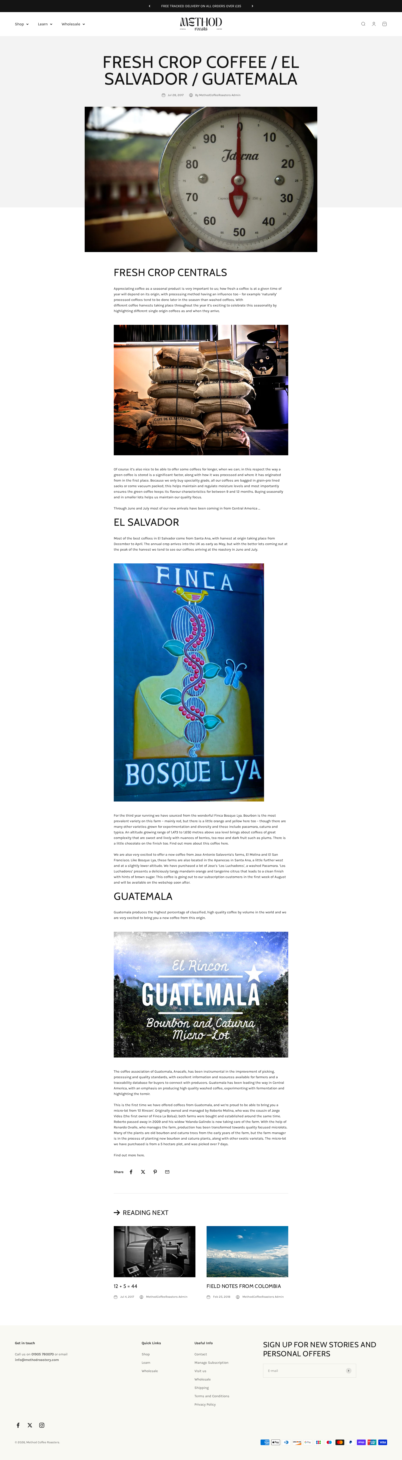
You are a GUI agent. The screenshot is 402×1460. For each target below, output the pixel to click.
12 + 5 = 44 (125, 1286)
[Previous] (149, 6)
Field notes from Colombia (244, 1286)
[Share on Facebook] (131, 1172)
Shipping (201, 1388)
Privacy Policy (205, 1404)
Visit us (200, 1371)
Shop (19, 24)
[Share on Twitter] (143, 1172)
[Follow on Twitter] (30, 1425)
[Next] (252, 6)
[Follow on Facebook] (18, 1425)
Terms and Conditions (211, 1396)
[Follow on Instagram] (42, 1425)
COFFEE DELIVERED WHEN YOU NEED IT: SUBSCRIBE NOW (201, 6)
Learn (43, 24)
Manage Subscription (211, 1362)
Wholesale (71, 24)
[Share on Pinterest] (155, 1172)
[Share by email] (167, 1172)
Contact (200, 1354)
